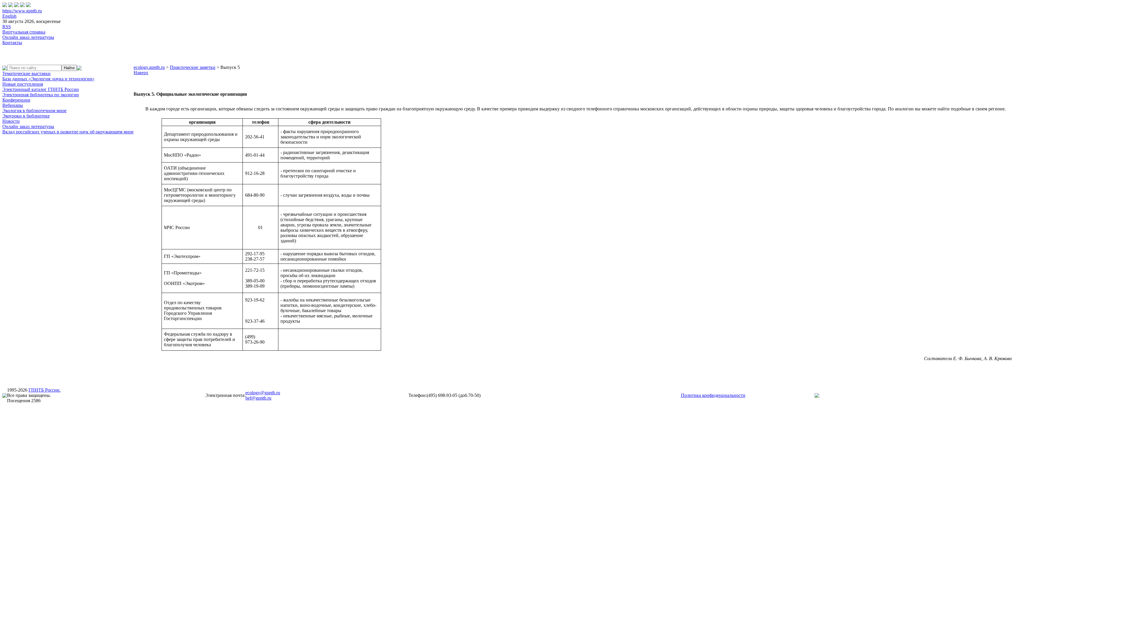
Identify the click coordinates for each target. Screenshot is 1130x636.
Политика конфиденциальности (713, 395)
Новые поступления (22, 84)
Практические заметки (192, 67)
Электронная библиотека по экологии (40, 94)
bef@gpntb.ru (258, 397)
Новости (11, 121)
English (9, 16)
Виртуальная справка (23, 31)
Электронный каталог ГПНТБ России (40, 89)
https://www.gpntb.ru (22, 10)
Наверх (141, 72)
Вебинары (12, 105)
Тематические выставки (26, 73)
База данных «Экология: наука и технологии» (48, 78)
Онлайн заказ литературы (28, 37)
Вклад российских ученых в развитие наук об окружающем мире (68, 131)
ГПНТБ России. (45, 389)
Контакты (12, 42)
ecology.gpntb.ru (149, 67)
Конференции (16, 99)
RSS (6, 26)
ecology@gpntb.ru (262, 392)
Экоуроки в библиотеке (26, 115)
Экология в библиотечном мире (34, 110)
